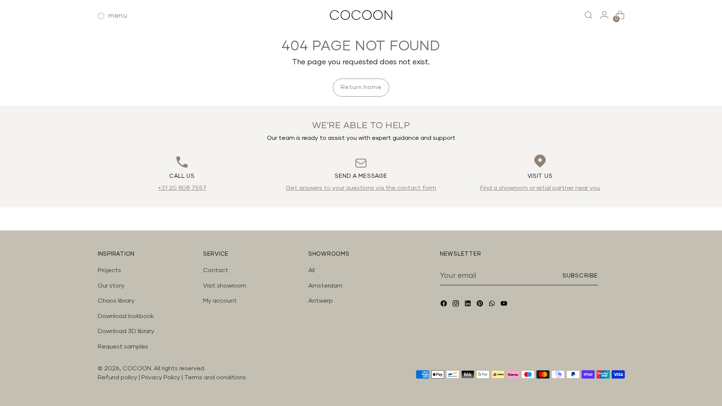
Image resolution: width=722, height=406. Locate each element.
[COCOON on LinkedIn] (468, 305)
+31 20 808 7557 (182, 188)
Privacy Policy (161, 377)
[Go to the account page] (604, 15)
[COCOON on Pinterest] (480, 305)
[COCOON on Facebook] (444, 305)
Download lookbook (126, 316)
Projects (109, 270)
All (311, 270)
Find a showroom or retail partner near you (540, 188)
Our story (111, 286)
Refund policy (117, 377)
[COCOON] (361, 15)
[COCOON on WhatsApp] (492, 305)
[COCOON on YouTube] (504, 305)
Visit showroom (224, 286)
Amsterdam (325, 286)
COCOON (137, 368)
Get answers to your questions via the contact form (361, 188)
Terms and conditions (215, 377)
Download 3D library (126, 331)
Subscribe (580, 276)
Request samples (123, 347)
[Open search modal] (588, 15)
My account (220, 301)
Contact (215, 270)
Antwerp (320, 301)
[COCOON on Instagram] (456, 305)
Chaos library (116, 301)
